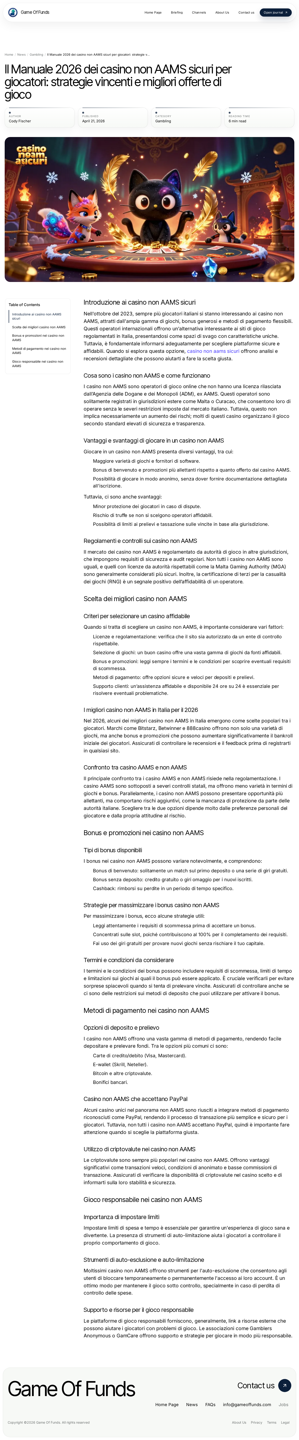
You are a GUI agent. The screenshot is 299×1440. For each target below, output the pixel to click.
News (21, 54)
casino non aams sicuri (213, 351)
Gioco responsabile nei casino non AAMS (37, 364)
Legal (285, 1422)
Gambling (36, 54)
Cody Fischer (20, 121)
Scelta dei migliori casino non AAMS (39, 327)
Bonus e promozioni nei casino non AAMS (38, 338)
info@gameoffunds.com (247, 1404)
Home (9, 54)
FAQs (210, 1404)
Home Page (167, 1404)
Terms (271, 1422)
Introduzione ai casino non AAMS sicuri (36, 316)
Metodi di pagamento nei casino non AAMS (39, 351)
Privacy (256, 1422)
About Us (239, 1422)
